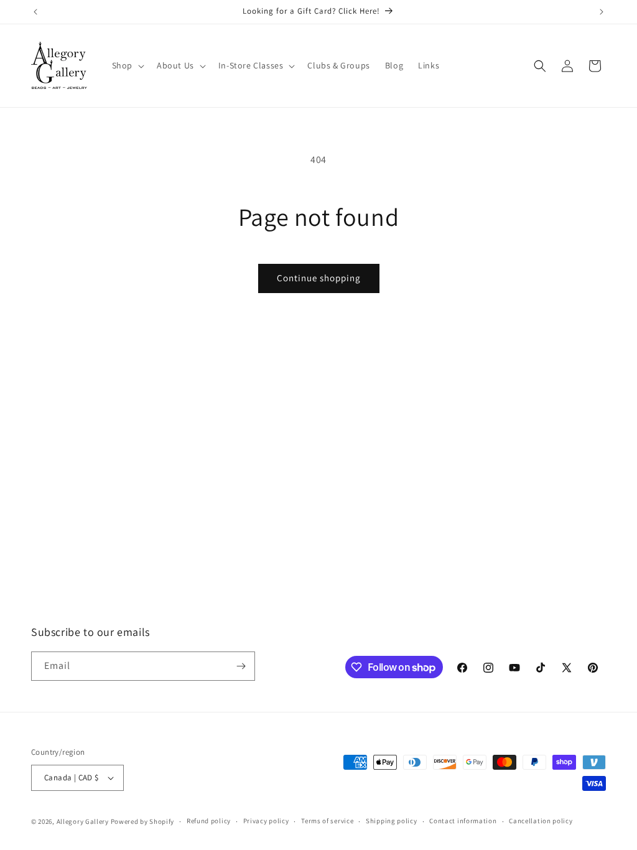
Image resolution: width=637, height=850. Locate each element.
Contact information (462, 820)
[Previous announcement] (35, 12)
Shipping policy (391, 820)
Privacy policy (266, 820)
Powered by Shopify (143, 821)
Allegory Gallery (83, 821)
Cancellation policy (540, 820)
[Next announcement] (601, 12)
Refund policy (209, 820)
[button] (127, 65)
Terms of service (327, 820)
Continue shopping (319, 278)
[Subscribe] (240, 666)
